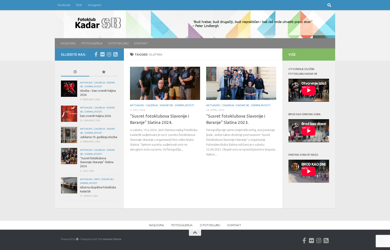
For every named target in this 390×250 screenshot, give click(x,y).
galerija (152, 105)
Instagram (94, 5)
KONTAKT (141, 43)
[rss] (115, 54)
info (97, 179)
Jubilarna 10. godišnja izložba (98, 137)
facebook (64, 5)
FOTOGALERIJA (92, 43)
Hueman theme (112, 239)
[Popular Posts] (103, 72)
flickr (79, 5)
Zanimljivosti (184, 105)
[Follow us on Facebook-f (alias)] (95, 54)
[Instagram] (108, 54)
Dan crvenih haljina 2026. (96, 116)
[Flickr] (102, 54)
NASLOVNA (68, 43)
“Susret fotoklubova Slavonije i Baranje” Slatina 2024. (96, 162)
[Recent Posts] (75, 72)
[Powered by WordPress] (77, 239)
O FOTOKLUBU (118, 43)
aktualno (137, 105)
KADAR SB (166, 105)
